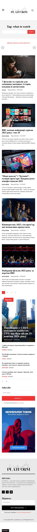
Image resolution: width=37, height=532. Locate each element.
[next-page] (15, 292)
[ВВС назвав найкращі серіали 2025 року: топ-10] (18, 115)
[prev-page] (2, 47)
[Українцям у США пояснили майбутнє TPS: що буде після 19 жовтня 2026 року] (18, 320)
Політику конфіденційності (24, 512)
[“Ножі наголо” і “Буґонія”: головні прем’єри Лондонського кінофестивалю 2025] (18, 161)
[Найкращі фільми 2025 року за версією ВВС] (18, 255)
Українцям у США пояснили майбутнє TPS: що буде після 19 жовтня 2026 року (18, 332)
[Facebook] (3, 492)
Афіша (4, 358)
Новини (4, 350)
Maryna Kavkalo (12, 90)
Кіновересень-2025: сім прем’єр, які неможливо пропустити (18, 225)
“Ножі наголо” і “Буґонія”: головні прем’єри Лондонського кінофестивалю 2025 (18, 178)
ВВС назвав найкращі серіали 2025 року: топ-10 (17, 131)
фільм (4, 90)
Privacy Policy (20, 403)
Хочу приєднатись (17, 508)
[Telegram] (11, 492)
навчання (5, 367)
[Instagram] (7, 492)
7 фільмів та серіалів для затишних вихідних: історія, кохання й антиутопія (16, 84)
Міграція (4, 376)
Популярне (5, 136)
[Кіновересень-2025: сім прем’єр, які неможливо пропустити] (18, 209)
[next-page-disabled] (34, 47)
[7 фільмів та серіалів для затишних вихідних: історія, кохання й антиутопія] (18, 67)
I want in (17, 398)
